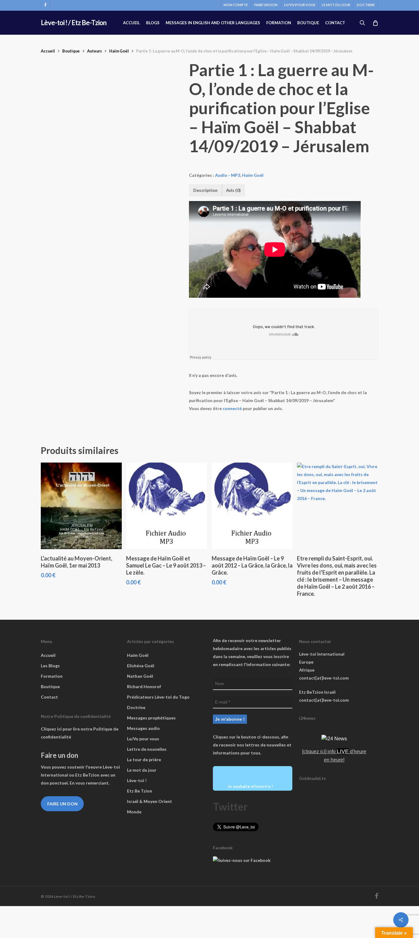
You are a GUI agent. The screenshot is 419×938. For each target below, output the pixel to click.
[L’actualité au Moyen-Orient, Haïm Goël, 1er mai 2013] (81, 506)
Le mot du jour (141, 770)
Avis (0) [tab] (233, 190)
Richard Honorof (144, 686)
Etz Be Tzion (139, 790)
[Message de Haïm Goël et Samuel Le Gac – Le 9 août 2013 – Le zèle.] (166, 506)
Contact (49, 697)
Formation (52, 676)
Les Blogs (50, 665)
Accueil (48, 50)
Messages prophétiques (151, 717)
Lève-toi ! (137, 780)
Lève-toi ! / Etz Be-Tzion (73, 22)
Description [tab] (205, 190)
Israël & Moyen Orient (149, 801)
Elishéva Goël (140, 665)
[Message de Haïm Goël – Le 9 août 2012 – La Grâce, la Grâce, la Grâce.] (252, 506)
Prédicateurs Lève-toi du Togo (158, 697)
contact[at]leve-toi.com (324, 677)
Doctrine (136, 707)
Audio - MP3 (227, 175)
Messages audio (143, 728)
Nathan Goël (140, 676)
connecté (232, 408)
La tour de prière (144, 759)
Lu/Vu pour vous (143, 738)
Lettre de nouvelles (147, 749)
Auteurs (94, 50)
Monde (134, 811)
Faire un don (62, 803)
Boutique (71, 50)
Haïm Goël (119, 50)
